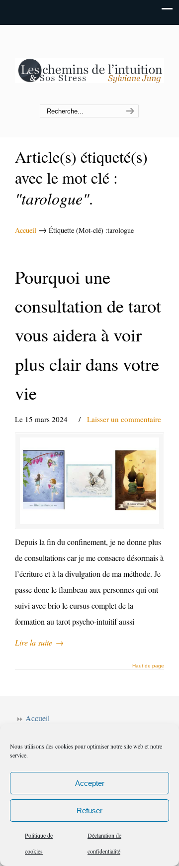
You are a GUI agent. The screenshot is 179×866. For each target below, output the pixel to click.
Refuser (89, 810)
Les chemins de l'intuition (89, 65)
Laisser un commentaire (124, 419)
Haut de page (148, 665)
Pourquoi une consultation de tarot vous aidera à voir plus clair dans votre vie (88, 335)
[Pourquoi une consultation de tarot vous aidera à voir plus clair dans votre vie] (89, 480)
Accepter (89, 783)
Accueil (25, 230)
